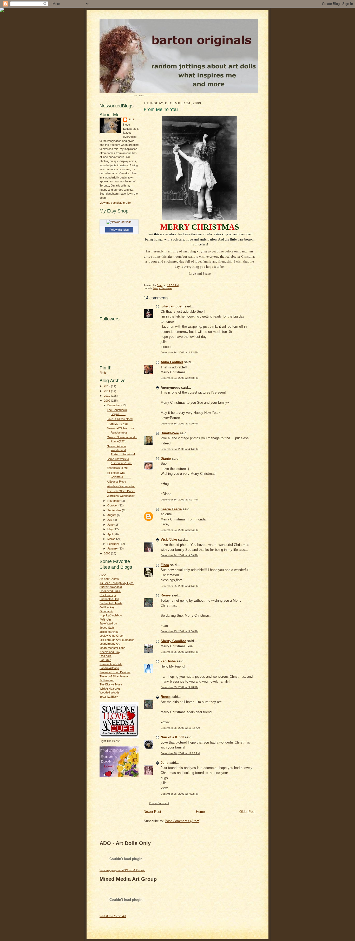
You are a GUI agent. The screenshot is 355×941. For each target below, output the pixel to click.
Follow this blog (119, 229)
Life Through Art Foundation (117, 639)
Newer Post (152, 812)
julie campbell (172, 306)
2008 (107, 553)
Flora (165, 565)
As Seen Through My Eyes (117, 583)
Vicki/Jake (169, 539)
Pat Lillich (105, 660)
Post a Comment (159, 803)
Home (200, 812)
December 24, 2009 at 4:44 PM (179, 449)
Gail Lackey (107, 607)
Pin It (103, 372)
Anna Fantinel (172, 362)
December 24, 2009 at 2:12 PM (179, 352)
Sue (131, 119)
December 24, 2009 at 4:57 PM (179, 499)
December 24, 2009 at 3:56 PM (179, 423)
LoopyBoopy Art (110, 643)
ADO (103, 574)
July (110, 519)
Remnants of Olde (111, 664)
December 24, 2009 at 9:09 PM (179, 555)
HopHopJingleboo (111, 615)
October (113, 505)
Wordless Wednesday (121, 486)
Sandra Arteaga (109, 668)
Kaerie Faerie (171, 509)
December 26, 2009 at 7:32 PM (179, 793)
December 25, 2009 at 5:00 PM (179, 631)
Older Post (247, 812)
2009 (107, 400)
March (111, 538)
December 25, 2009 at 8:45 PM (179, 651)
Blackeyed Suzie (110, 591)
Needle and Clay (110, 652)
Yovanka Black (109, 696)
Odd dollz (105, 655)
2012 (107, 386)
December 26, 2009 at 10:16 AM (180, 727)
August (112, 515)
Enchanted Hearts (111, 603)
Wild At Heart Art (110, 688)
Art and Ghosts (109, 578)
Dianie (166, 459)
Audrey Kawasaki (111, 586)
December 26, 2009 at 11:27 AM (180, 753)
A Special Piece (116, 481)
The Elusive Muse (111, 684)
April (110, 534)
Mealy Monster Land (112, 647)
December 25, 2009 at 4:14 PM (179, 586)
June (110, 524)
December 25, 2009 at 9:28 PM (179, 687)
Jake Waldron (108, 623)
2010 (107, 395)
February (113, 543)
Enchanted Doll (109, 599)
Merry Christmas (162, 288)
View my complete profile (115, 202)
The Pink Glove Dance (121, 491)
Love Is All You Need (120, 419)
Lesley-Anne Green (112, 635)
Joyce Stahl (107, 627)
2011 (107, 391)
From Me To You (117, 423)
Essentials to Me (117, 467)
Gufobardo (106, 611)
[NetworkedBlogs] (119, 221)
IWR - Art (105, 619)
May (110, 529)
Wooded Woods (110, 692)
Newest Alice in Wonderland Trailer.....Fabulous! (121, 450)
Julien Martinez (109, 631)
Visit (113, 916)
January (113, 548)
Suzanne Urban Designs (115, 672)
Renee (165, 595)
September (114, 510)
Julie (164, 763)
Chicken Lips (108, 595)
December (114, 405)
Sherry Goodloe (173, 641)
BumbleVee (170, 433)
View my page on (122, 870)
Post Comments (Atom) (182, 821)
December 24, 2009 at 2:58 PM (179, 377)
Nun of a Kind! (172, 737)
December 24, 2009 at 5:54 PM (179, 529)
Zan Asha (168, 661)
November (114, 500)
